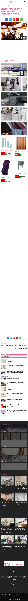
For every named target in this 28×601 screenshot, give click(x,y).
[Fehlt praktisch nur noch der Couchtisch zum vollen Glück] (3, 361)
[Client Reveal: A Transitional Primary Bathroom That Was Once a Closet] (21, 480)
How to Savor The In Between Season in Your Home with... (6, 504)
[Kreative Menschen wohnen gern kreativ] (3, 400)
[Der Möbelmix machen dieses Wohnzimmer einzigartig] (3, 389)
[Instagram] (24, 1)
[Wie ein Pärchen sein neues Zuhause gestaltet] (21, 539)
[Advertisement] (14, 50)
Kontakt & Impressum (16, 597)
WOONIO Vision (5, 594)
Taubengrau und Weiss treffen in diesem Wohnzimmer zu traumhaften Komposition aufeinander (15, 372)
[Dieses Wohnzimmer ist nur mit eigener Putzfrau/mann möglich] (3, 395)
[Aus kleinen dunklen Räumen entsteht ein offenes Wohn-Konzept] (21, 522)
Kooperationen (22, 594)
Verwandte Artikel (5, 354)
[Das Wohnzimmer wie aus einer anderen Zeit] (3, 367)
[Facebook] (22, 1)
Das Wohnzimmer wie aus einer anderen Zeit (16, 365)
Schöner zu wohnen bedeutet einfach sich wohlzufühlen (7, 346)
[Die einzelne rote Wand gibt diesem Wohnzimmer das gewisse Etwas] (3, 406)
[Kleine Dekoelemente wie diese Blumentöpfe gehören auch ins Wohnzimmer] (3, 378)
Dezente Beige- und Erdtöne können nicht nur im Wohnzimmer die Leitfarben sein (21, 348)
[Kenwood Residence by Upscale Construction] (7, 480)
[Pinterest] (27, 1)
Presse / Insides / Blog (13, 594)
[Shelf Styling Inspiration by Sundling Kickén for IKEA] (21, 497)
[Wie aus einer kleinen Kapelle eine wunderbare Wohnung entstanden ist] (3, 384)
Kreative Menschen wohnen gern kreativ (15, 399)
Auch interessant (5, 356)
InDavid (9, 597)
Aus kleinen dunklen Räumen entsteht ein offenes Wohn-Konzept (20, 530)
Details (9, 154)
